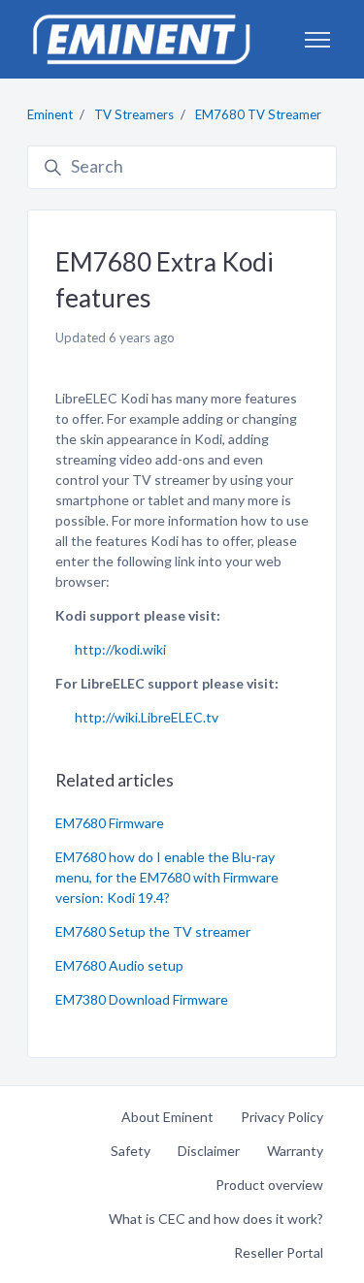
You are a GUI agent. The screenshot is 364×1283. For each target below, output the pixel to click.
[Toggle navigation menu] (317, 39)
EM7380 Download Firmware (141, 999)
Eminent (50, 114)
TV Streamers (134, 114)
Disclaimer (209, 1150)
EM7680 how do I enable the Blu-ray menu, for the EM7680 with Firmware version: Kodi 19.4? (167, 877)
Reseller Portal (278, 1252)
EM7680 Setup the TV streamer (152, 931)
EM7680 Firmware (109, 823)
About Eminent (167, 1116)
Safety (130, 1150)
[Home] (140, 39)
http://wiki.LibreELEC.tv (146, 717)
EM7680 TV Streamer (258, 114)
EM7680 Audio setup (119, 965)
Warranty (295, 1150)
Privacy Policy (282, 1116)
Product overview (269, 1184)
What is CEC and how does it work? (216, 1218)
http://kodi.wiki (120, 649)
